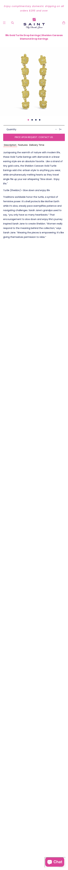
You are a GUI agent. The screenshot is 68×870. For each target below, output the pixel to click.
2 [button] (32, 119)
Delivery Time (36, 145)
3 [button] (36, 119)
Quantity (11, 129)
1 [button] (28, 119)
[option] (34, 8)
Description (10, 145)
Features (23, 145)
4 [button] (39, 119)
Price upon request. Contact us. (34, 137)
